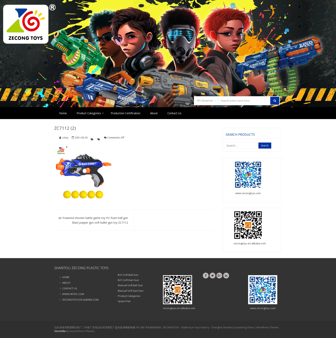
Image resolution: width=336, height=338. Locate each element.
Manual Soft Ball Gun (130, 285)
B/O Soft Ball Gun (128, 275)
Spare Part (124, 301)
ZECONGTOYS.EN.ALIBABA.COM (80, 299)
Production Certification (125, 113)
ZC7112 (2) (65, 128)
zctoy (65, 137)
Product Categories (89, 113)
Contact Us (174, 113)
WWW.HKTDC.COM (73, 294)
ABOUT (66, 282)
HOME (65, 277)
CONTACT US (69, 288)
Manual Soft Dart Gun (131, 290)
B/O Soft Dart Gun (128, 280)
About (154, 113)
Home (63, 113)
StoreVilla (60, 331)
